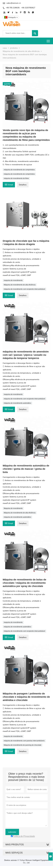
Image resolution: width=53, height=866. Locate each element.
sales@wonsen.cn (13, 3)
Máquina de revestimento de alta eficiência (21, 51)
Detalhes (22, 185)
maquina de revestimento (13, 280)
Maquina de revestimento (13, 508)
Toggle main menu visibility (48, 41)
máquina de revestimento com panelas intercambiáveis (24, 741)
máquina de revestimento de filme (16, 178)
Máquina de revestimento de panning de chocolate (22, 745)
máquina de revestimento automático (17, 403)
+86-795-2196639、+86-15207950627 (20, 8)
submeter (12, 832)
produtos (14, 48)
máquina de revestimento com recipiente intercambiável (24, 289)
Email (9, 184)
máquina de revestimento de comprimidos (19, 170)
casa (5, 48)
